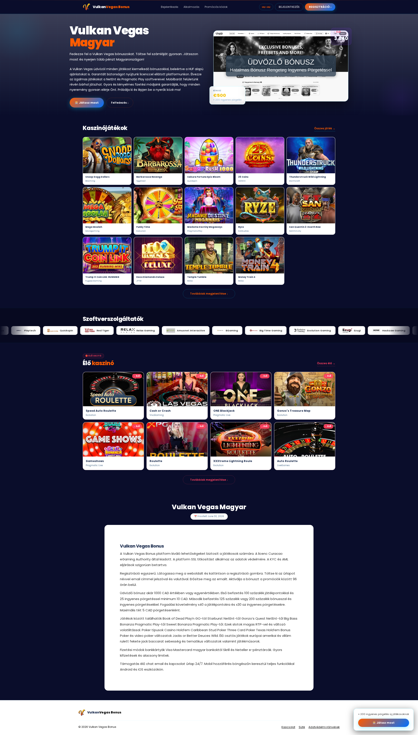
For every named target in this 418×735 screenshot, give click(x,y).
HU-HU (266, 7)
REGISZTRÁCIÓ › (320, 7)
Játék (107, 155)
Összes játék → (324, 128)
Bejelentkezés (169, 7)
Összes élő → (326, 363)
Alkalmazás (191, 7)
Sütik (302, 727)
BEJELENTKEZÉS (289, 7)
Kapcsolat (288, 727)
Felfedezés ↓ (120, 103)
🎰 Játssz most (87, 103)
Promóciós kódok (216, 7)
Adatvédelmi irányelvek (324, 727)
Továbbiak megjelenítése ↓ (209, 293)
